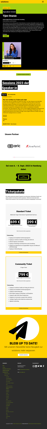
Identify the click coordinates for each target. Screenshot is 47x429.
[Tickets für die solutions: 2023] (23, 228)
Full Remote (7, 391)
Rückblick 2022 (5, 372)
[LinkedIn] (10, 63)
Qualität (7, 408)
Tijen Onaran (13, 123)
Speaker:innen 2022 (6, 373)
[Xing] (12, 63)
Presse (4, 367)
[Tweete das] (7, 66)
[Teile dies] (10, 66)
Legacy (7, 399)
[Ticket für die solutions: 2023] (23, 180)
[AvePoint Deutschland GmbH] (33, 146)
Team (7, 413)
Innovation (7, 396)
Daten (7, 384)
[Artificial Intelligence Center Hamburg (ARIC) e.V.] (14, 146)
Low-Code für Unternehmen (9, 402)
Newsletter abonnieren (7, 368)
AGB (29, 423)
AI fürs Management (8, 378)
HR (3, 120)
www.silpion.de (22, 372)
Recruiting (7, 410)
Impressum (32, 423)
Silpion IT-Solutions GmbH (17, 423)
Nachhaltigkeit (8, 405)
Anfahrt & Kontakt (6, 370)
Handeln (7, 393)
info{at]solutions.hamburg (24, 369)
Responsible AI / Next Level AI (10, 411)
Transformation (8, 416)
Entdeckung (7, 390)
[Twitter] (15, 63)
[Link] (5, 1)
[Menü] (43, 1)
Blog (3, 365)
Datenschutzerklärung (37, 423)
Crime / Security (8, 381)
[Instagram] (13, 62)
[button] (13, 157)
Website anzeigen (6, 62)
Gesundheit (7, 394)
